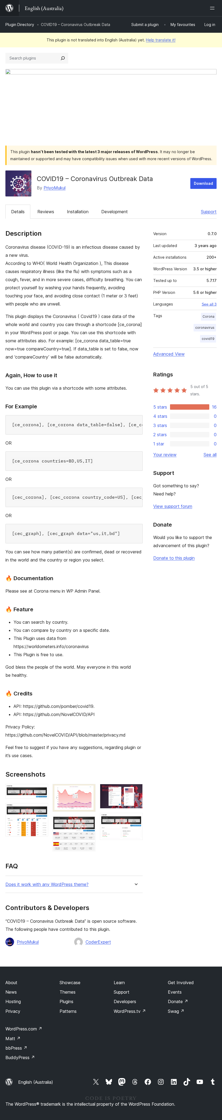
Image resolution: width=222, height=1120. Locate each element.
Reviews (45, 211)
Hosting (13, 1001)
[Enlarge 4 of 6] (88, 823)
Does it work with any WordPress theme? (47, 884)
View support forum (172, 506)
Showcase (70, 982)
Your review (165, 454)
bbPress (16, 1048)
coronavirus (204, 328)
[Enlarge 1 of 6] (41, 791)
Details (18, 211)
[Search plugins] (62, 58)
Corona (208, 316)
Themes (68, 992)
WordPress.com (23, 1029)
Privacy (12, 1011)
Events (175, 992)
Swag (176, 1011)
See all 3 (209, 304)
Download (203, 183)
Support (209, 211)
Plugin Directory (19, 24)
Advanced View (169, 354)
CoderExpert (98, 942)
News (11, 992)
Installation (78, 211)
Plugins (66, 1001)
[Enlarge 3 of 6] (88, 791)
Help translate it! (160, 40)
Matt (13, 1038)
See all (210, 454)
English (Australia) (35, 1082)
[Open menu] (213, 8)
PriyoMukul (55, 188)
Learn (119, 982)
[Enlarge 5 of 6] (135, 791)
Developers (125, 1001)
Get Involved (181, 982)
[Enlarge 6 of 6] (135, 820)
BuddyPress (20, 1057)
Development (114, 211)
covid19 (208, 339)
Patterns (68, 1011)
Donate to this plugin (174, 558)
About (11, 982)
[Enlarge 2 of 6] (41, 810)
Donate (178, 1001)
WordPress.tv (130, 1011)
